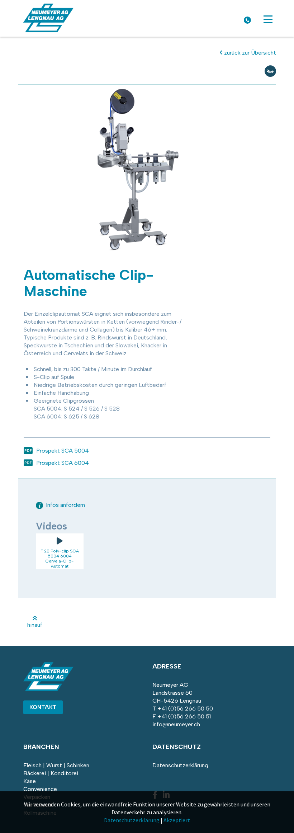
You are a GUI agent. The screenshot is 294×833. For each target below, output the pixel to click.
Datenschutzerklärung (180, 765)
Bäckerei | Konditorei (50, 773)
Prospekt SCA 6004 (62, 462)
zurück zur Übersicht (249, 52)
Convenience (40, 789)
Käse (29, 781)
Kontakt (43, 707)
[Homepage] (48, 30)
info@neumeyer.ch (176, 724)
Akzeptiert (176, 820)
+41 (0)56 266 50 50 (185, 708)
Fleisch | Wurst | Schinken (56, 765)
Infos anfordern (64, 504)
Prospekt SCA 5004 (62, 450)
